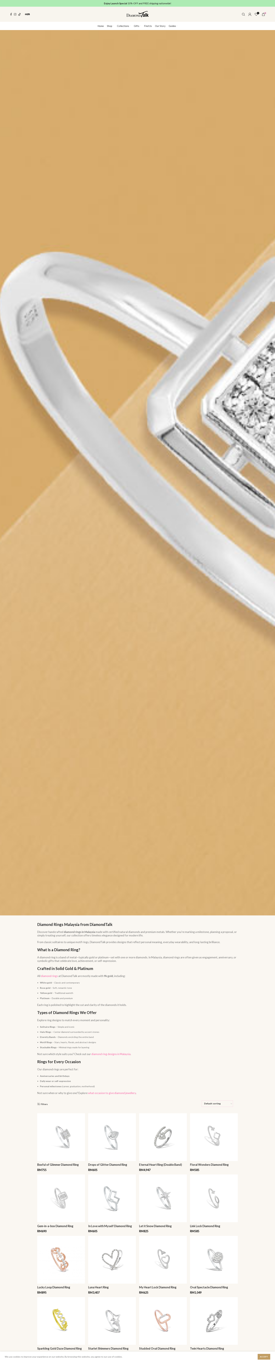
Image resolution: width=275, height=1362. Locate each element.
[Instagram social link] (15, 14)
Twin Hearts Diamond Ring (207, 1348)
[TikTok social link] (19, 14)
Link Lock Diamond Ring (205, 1226)
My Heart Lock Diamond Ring (157, 1287)
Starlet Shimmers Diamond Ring (108, 1348)
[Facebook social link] (11, 14)
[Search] (243, 14)
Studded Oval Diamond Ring (157, 1348)
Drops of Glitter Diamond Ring (107, 1164)
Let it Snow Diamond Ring (155, 1226)
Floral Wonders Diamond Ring (209, 1164)
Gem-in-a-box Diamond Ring (55, 1226)
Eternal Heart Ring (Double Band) (160, 1164)
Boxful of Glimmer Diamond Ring (58, 1164)
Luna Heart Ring (98, 1287)
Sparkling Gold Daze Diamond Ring (59, 1348)
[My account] (250, 14)
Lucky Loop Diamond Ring (53, 1287)
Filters (44, 1104)
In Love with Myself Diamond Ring (110, 1226)
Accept (264, 1356)
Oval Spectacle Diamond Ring (209, 1287)
